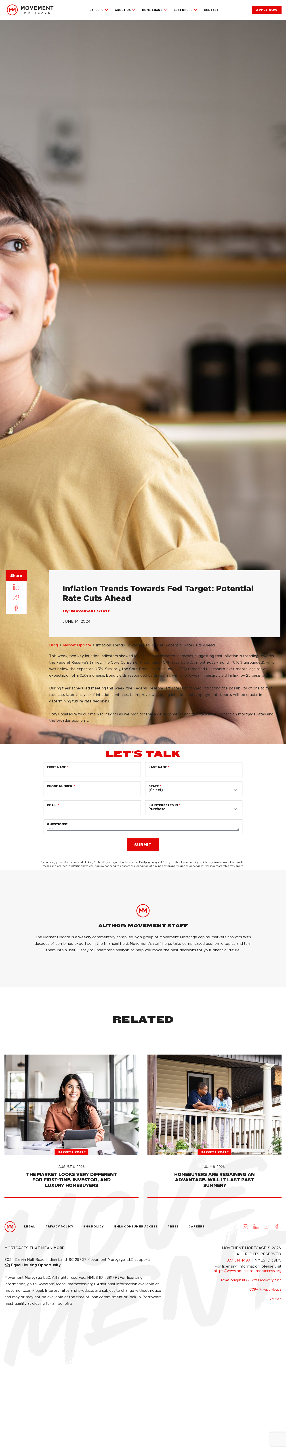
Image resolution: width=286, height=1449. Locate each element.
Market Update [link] (77, 645)
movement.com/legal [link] (23, 1290)
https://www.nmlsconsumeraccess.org (248, 1271)
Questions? (57, 824)
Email (52, 805)
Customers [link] (183, 10)
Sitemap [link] (275, 1299)
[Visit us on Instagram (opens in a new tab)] (245, 1227)
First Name (56, 767)
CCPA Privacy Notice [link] (265, 1289)
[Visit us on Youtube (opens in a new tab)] (266, 1227)
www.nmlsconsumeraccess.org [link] (66, 1284)
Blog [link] (53, 645)
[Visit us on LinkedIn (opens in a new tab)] (256, 1227)
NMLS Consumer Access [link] (136, 1226)
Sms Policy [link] (93, 1226)
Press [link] (173, 1226)
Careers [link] (96, 10)
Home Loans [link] (152, 10)
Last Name (158, 767)
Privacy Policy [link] (60, 1226)
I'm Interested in (163, 805)
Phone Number (59, 786)
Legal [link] (30, 1226)
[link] (30, 9)
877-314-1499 (239, 1260)
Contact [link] (211, 10)
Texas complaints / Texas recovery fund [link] (251, 1280)
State (154, 786)
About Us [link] (123, 10)
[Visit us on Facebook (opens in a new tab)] (277, 1227)
